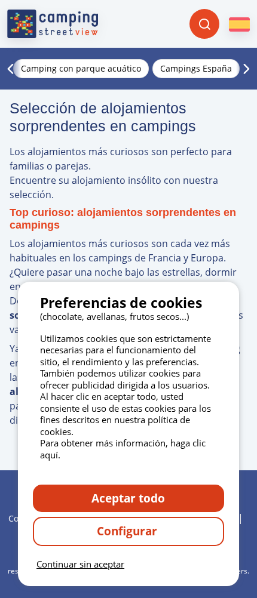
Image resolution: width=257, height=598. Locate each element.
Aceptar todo (128, 498)
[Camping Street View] (52, 24)
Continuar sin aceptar (80, 564)
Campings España (196, 68)
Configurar (128, 530)
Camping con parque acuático (81, 68)
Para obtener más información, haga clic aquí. (123, 449)
